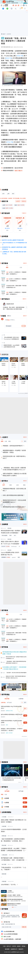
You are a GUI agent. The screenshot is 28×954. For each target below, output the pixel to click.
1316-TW (20, 56)
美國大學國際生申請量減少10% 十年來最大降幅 (23, 364)
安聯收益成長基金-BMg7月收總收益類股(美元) (11, 707)
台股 (4, 34)
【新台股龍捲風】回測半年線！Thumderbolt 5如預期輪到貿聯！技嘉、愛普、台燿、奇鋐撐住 (12, 338)
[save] (20, 8)
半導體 (7, 807)
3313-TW (8, 58)
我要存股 (24, 201)
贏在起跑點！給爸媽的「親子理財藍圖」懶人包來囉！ (14, 198)
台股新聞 (9, 34)
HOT (7, 272)
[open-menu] (1, 5)
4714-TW (10, 142)
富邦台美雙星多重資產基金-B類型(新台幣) (12, 714)
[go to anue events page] (21, 5)
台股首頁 (18, 201)
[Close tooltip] (23, 12)
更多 (25, 441)
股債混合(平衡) (9, 710)
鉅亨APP (9, 946)
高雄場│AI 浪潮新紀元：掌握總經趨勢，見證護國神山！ (16, 293)
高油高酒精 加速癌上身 (14, 364)
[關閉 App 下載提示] (1, 2)
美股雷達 (9, 528)
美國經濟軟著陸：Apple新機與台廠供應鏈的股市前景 (11, 346)
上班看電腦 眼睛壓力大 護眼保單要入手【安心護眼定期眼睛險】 (14, 382)
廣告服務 (7, 949)
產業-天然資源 (9, 733)
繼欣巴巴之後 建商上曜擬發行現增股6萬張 (13, 240)
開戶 (25, 708)
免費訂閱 (24, 927)
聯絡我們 (21, 949)
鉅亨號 (14, 946)
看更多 (24, 263)
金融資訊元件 (14, 949)
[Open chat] (25, 9)
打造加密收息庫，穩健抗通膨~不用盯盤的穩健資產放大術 (16, 286)
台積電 (7, 802)
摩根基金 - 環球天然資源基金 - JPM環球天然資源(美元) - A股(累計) (11, 729)
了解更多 (24, 213)
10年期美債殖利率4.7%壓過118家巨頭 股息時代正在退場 (23, 382)
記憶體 (7, 798)
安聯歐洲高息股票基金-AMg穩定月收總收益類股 (11, 721)
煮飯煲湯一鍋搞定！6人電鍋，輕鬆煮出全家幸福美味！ (4, 382)
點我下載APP (19, 170)
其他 (7, 725)
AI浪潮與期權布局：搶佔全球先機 (13, 168)
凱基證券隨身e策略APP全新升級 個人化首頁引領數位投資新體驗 (4, 364)
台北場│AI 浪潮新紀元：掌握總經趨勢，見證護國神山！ (16, 279)
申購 (25, 715)
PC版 (4, 946)
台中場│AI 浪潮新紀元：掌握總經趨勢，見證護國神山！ (16, 273)
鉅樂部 (18, 946)
